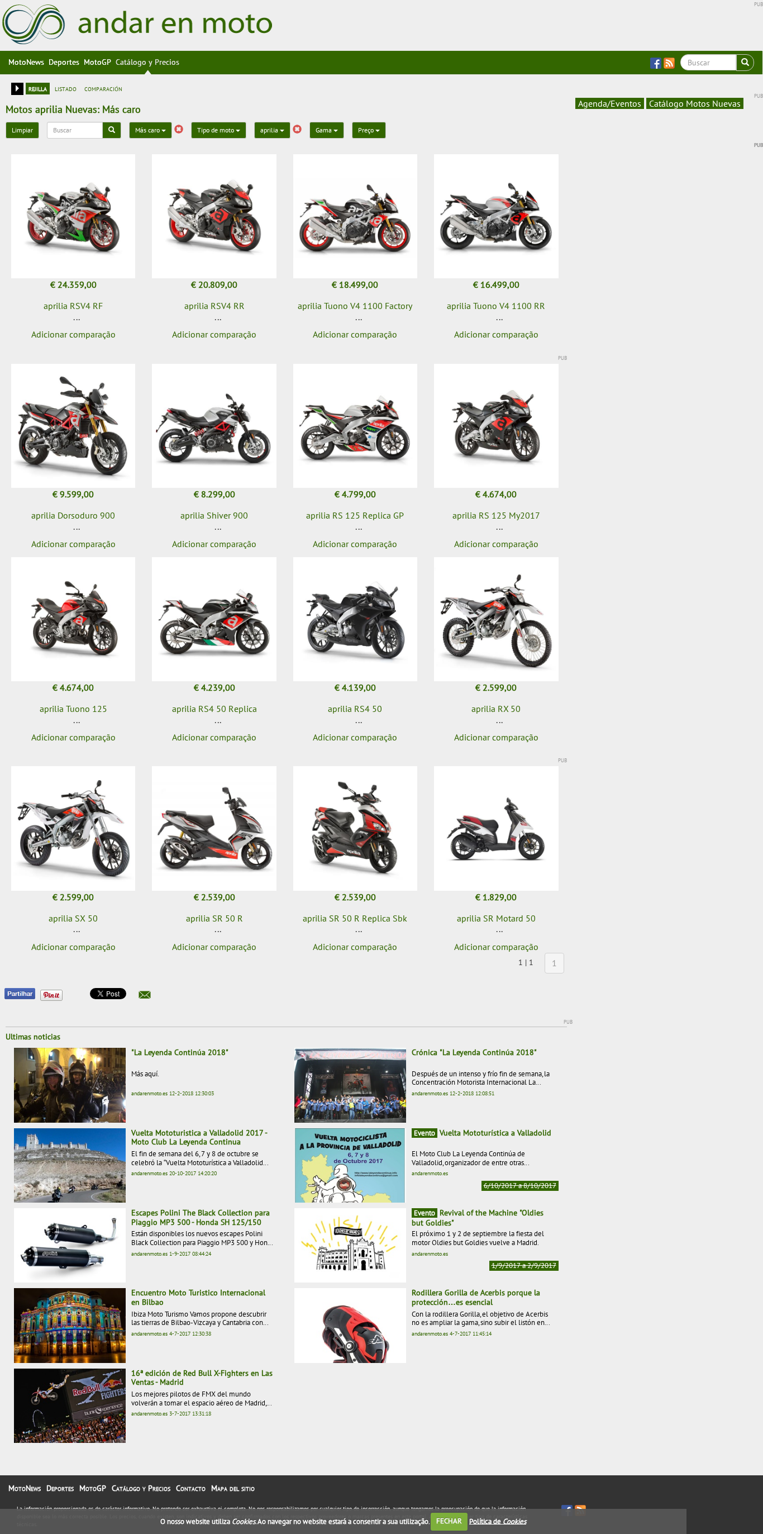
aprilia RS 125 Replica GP (355, 515)
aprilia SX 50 (73, 918)
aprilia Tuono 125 (73, 708)
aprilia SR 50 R (214, 918)
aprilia (270, 130)
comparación (103, 88)
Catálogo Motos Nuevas (695, 103)
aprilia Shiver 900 (214, 515)
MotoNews (26, 62)
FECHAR (449, 1521)
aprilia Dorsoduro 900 (73, 515)
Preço (366, 130)
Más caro (148, 130)
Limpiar (22, 130)
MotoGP (97, 62)
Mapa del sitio (233, 1488)
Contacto (191, 1488)
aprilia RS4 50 (355, 708)
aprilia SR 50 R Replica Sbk (355, 918)
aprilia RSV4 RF (73, 305)
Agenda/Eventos (609, 103)
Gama (324, 130)
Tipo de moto (216, 130)
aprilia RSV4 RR (214, 305)
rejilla (37, 88)
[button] (144, 994)
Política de (497, 1521)
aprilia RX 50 (496, 708)
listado (66, 88)
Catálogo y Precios (147, 62)
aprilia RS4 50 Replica (214, 708)
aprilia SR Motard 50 (496, 918)
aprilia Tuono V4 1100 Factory (355, 305)
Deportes (64, 62)
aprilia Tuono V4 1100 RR (496, 305)
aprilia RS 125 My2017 (496, 515)
